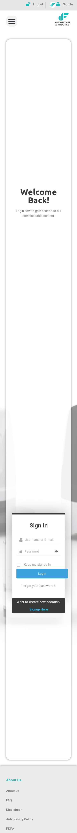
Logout (38, 4)
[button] (11, 21)
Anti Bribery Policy (19, 819)
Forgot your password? (38, 586)
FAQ (9, 800)
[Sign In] (58, 4)
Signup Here (38, 609)
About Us (12, 791)
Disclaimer (14, 810)
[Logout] (28, 4)
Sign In (68, 4)
